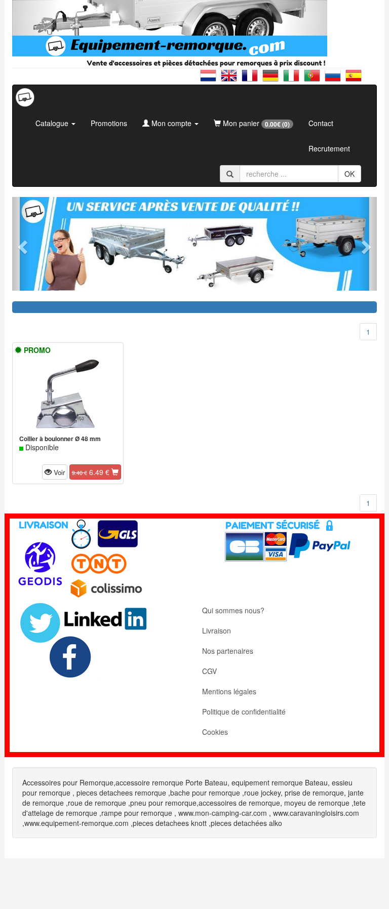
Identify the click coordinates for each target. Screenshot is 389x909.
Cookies (215, 732)
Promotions (109, 123)
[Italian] (293, 79)
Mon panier (255, 123)
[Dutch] (210, 79)
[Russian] (335, 79)
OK (349, 174)
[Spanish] (353, 79)
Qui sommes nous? (233, 610)
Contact (320, 123)
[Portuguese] (314, 79)
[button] (21, 244)
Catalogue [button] (52, 123)
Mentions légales (229, 691)
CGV (209, 671)
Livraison (216, 630)
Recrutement (329, 148)
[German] (272, 79)
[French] (252, 79)
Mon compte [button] (171, 123)
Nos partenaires (227, 651)
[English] (231, 79)
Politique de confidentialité (244, 711)
